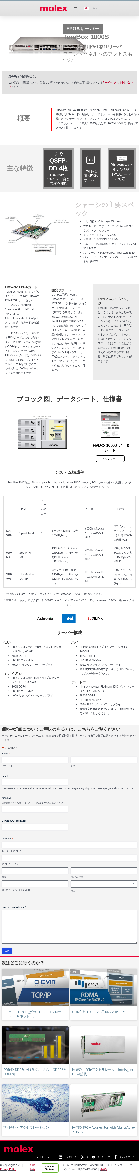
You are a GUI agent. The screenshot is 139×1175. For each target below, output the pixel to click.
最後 (73, 765)
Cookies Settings (49, 1168)
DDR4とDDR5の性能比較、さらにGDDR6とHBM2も (34, 1071)
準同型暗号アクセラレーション (26, 1127)
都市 (4, 876)
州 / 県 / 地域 (77, 876)
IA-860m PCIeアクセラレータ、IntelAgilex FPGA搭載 (103, 1071)
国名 (73, 890)
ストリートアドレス (12, 850)
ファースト (7, 765)
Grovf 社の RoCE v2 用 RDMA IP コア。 (100, 1011)
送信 (7, 950)
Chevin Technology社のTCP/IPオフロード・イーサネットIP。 (32, 1013)
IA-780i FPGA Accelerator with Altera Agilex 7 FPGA (103, 1129)
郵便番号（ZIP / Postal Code (16, 889)
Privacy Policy (8, 1169)
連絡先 (103, 1169)
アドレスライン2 (10, 863)
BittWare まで (110, 82)
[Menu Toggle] (75, 8)
